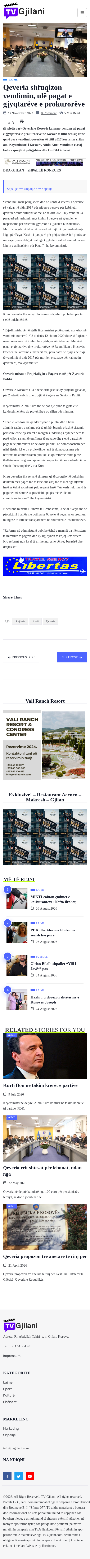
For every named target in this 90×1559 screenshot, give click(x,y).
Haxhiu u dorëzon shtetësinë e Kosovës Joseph (55, 999)
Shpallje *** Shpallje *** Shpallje (29, 189)
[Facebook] (7, 1476)
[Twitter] (18, 1476)
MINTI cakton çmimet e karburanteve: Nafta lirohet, (54, 899)
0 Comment (49, 113)
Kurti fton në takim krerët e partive (40, 1085)
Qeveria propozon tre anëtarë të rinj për (45, 1256)
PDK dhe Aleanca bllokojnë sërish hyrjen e (53, 932)
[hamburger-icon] (82, 12)
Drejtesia (20, 621)
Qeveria (50, 621)
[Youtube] (30, 1476)
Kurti (35, 621)
